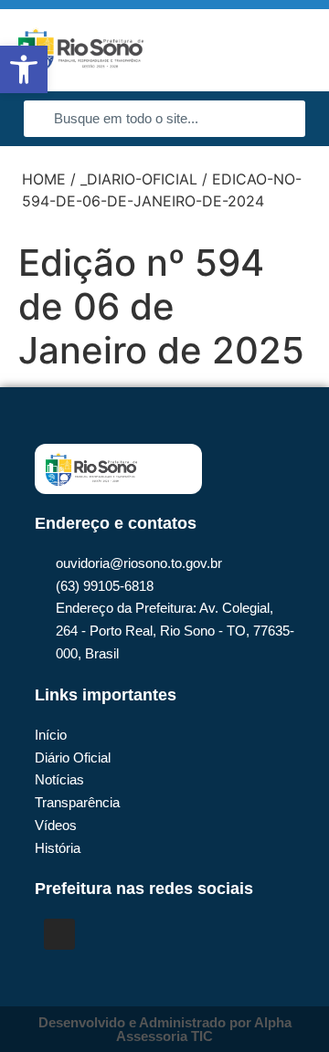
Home (44, 179)
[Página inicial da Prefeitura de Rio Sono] (80, 50)
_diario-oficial (138, 179)
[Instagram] (59, 934)
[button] (289, 50)
